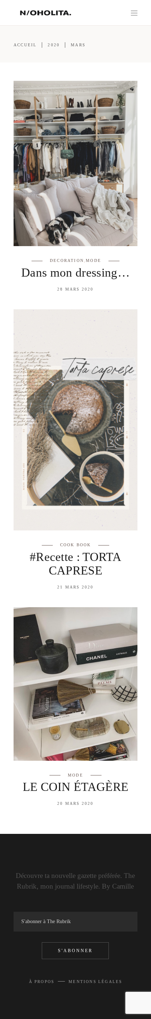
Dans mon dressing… (75, 272)
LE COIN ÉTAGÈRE (76, 786)
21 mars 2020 (75, 587)
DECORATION (67, 260)
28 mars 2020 (75, 289)
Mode (93, 260)
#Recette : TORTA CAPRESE (75, 563)
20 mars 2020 (75, 803)
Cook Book (75, 545)
